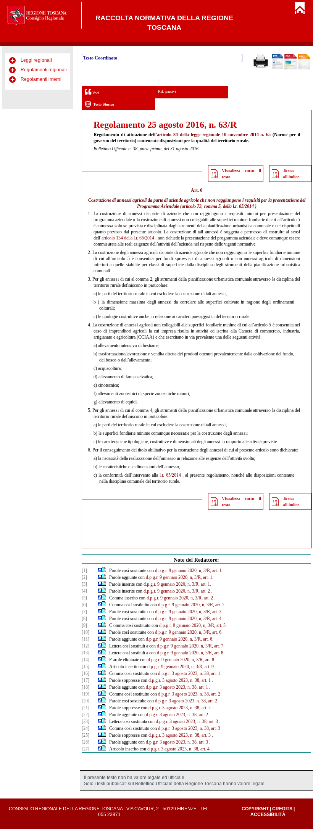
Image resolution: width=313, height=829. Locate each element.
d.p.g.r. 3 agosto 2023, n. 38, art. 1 (189, 673)
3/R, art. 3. (213, 611)
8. (222, 652)
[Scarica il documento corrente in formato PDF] (290, 68)
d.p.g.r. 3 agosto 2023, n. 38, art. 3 (187, 721)
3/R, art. (199, 591)
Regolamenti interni (41, 79)
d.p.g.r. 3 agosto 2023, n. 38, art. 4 (178, 749)
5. (225, 625)
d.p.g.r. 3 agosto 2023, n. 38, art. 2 (189, 694)
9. (213, 666)
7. (222, 646)
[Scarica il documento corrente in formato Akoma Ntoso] (304, 68)
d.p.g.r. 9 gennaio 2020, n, (178, 570)
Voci (95, 93)
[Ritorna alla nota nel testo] (100, 570)
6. (221, 632)
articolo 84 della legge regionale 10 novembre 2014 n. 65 (214, 134)
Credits (282, 808)
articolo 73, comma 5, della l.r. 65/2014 (218, 206)
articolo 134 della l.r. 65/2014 (128, 238)
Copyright (255, 808)
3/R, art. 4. (213, 618)
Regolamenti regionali (44, 69)
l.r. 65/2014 (170, 475)
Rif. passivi (167, 91)
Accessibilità (268, 814)
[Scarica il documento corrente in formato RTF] (277, 67)
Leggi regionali (36, 60)
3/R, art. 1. (213, 570)
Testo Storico (103, 104)
